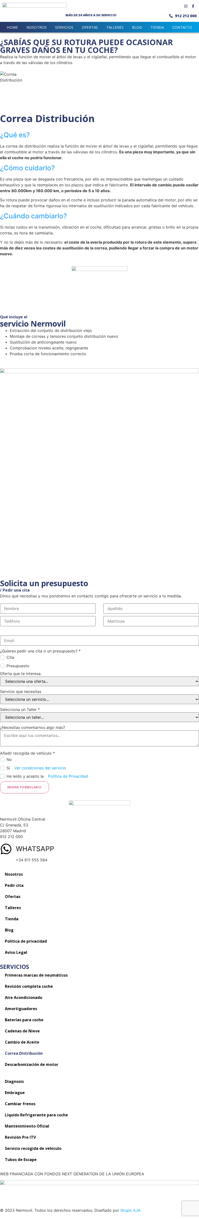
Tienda (11, 919)
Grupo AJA (130, 1210)
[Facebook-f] (193, 6)
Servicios (64, 27)
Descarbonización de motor (31, 1064)
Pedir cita (14, 885)
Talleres (115, 27)
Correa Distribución (24, 1053)
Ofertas (90, 27)
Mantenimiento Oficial (27, 1126)
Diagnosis (14, 1081)
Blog (137, 27)
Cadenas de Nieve (22, 1031)
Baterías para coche (24, 1019)
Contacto (182, 27)
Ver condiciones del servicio (40, 768)
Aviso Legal (16, 952)
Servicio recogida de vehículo (33, 1148)
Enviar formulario (24, 787)
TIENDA (157, 27)
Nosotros (36, 27)
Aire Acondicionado (23, 997)
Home (12, 27)
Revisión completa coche (29, 986)
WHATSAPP (35, 849)
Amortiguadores (21, 1008)
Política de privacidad (26, 941)
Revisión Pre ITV (20, 1137)
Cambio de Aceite (22, 1042)
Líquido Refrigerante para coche (36, 1115)
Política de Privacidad (68, 776)
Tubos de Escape (21, 1159)
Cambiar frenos (20, 1103)
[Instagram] (185, 6)
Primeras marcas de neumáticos (36, 975)
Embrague (15, 1092)
